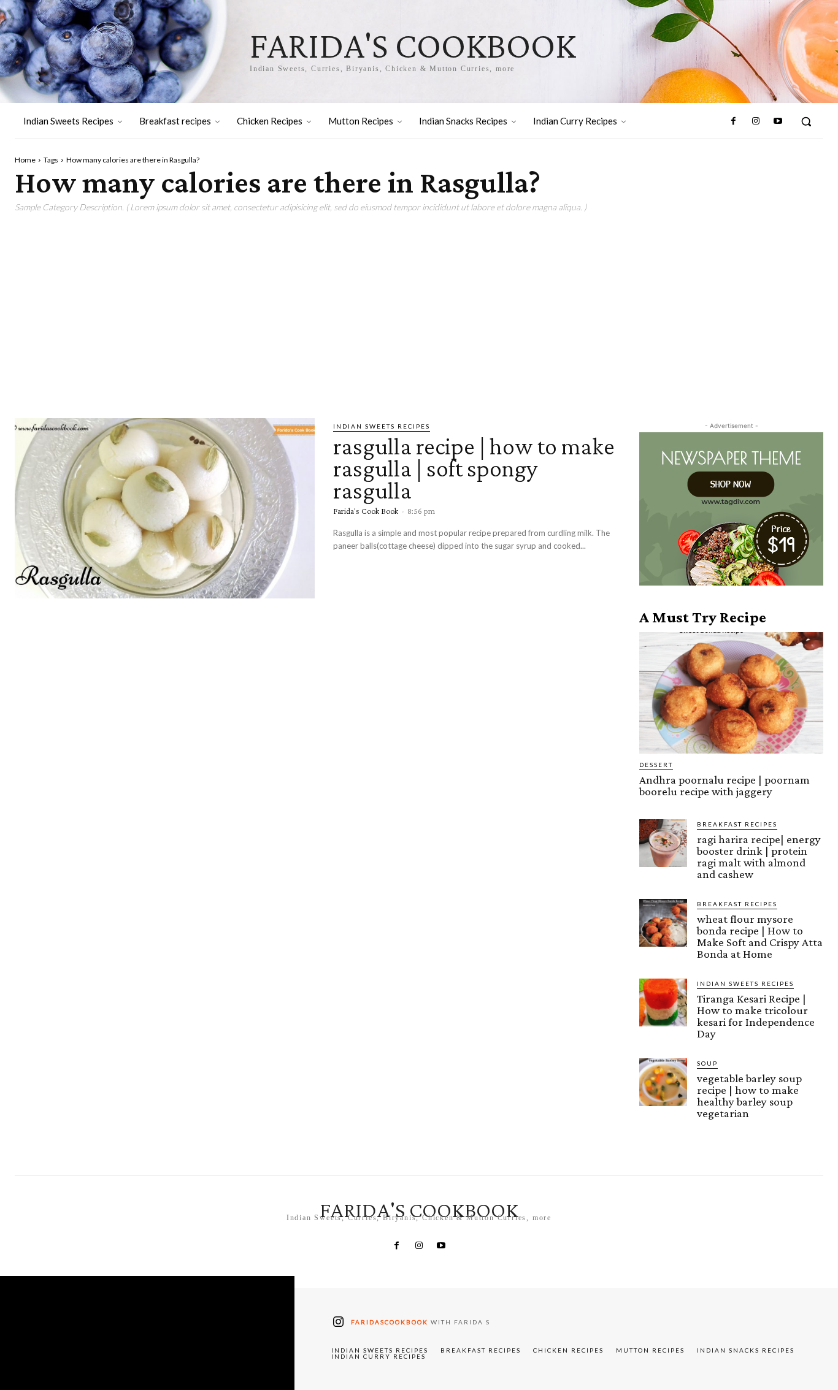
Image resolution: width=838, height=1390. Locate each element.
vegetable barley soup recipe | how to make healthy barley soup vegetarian (749, 1096)
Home (25, 159)
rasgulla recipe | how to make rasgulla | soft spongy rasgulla (474, 468)
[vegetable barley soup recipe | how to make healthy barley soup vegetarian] (663, 1082)
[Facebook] (733, 121)
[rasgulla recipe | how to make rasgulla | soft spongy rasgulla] (165, 508)
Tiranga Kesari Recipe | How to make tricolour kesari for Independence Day (756, 1016)
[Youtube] (778, 121)
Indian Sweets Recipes (381, 426)
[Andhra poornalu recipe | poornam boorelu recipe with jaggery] (731, 693)
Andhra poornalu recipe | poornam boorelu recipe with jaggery (724, 785)
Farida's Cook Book (365, 511)
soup (707, 1063)
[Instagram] (755, 121)
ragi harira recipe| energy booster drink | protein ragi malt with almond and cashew (759, 856)
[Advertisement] (419, 311)
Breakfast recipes (737, 824)
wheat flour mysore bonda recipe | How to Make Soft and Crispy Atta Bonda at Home (760, 936)
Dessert (656, 764)
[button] (806, 121)
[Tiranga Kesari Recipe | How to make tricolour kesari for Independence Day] (663, 1002)
